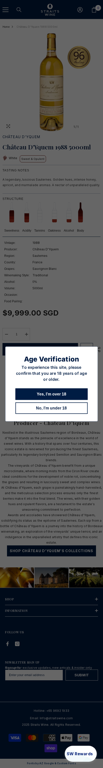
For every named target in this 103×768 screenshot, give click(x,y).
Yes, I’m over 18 (51, 394)
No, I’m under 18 (51, 408)
